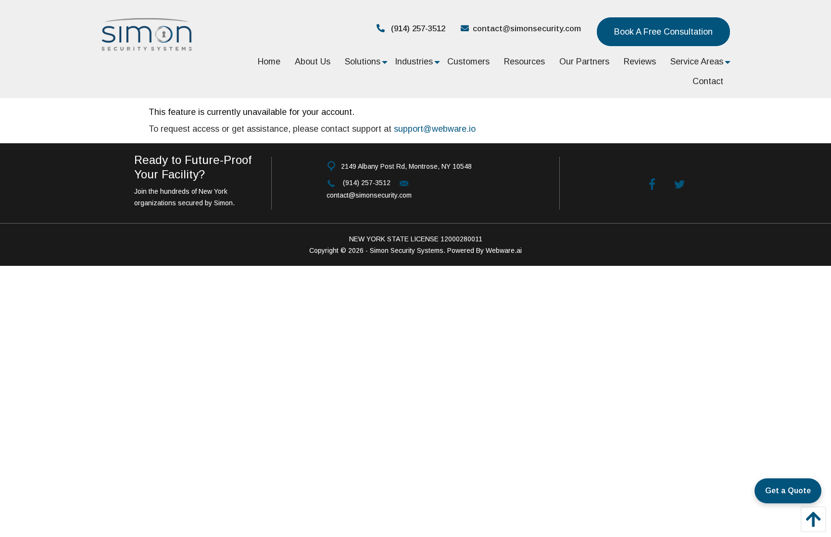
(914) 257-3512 (417, 28)
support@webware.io (435, 129)
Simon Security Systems (406, 250)
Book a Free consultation (663, 32)
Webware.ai (504, 250)
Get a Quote (788, 491)
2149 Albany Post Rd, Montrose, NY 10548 (406, 166)
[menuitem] (269, 61)
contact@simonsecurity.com (527, 28)
